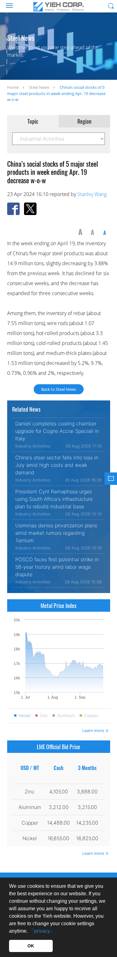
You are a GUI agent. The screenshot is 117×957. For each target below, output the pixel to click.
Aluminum (66, 715)
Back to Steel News (58, 389)
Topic (32, 121)
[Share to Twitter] (30, 209)
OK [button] (30, 945)
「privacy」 (42, 931)
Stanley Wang (92, 194)
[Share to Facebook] (13, 209)
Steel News (39, 87)
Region (84, 121)
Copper (91, 715)
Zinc (44, 715)
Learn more (93, 730)
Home (13, 87)
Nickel (25, 715)
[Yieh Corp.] (58, 7)
